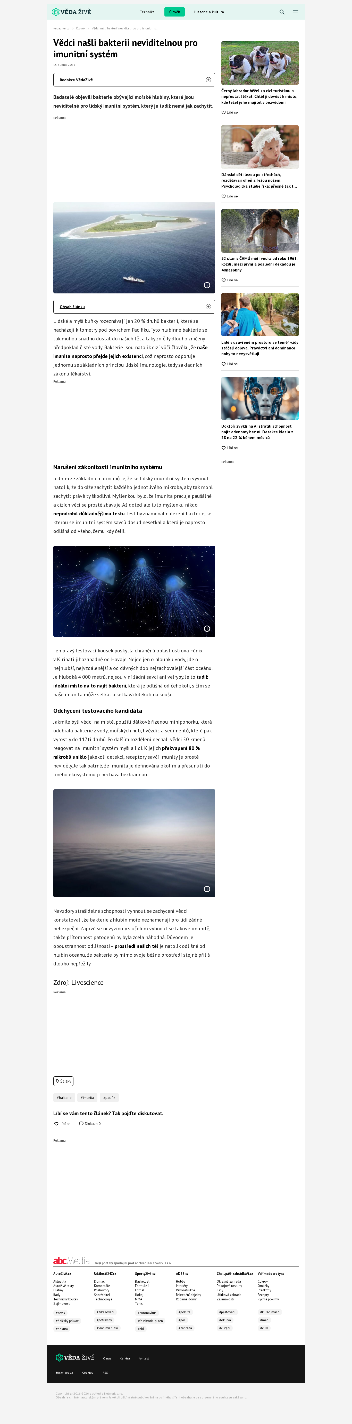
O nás (107, 1358)
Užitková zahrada (229, 1295)
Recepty (263, 1295)
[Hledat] (282, 12)
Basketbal (142, 1281)
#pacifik (109, 1097)
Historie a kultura (209, 12)
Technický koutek (65, 1299)
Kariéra (125, 1358)
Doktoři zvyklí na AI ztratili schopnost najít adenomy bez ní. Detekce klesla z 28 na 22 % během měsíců (257, 431)
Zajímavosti (61, 1303)
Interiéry (182, 1286)
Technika (147, 12)
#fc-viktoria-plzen (150, 1321)
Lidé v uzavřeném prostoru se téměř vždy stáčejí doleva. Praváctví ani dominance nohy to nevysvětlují (259, 348)
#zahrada (185, 1328)
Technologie (103, 1299)
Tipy (220, 1290)
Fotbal (139, 1290)
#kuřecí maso (270, 1312)
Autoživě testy (63, 1286)
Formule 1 (142, 1286)
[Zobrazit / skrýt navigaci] (295, 12)
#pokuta (62, 1329)
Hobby (180, 1281)
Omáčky (263, 1286)
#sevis (60, 1313)
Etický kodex (64, 1372)
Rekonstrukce (185, 1290)
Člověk (174, 12)
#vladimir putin (107, 1328)
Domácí (99, 1281)
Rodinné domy (186, 1299)
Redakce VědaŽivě (76, 79)
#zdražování (105, 1312)
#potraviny (104, 1320)
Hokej (139, 1295)
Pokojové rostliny (229, 1286)
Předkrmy (264, 1290)
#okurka (225, 1320)
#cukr (264, 1328)
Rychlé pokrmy (268, 1299)
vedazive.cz (61, 28)
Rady (56, 1295)
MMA (138, 1299)
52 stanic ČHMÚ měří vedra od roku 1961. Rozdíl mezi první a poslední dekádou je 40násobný (259, 264)
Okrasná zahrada (229, 1281)
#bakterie (64, 1097)
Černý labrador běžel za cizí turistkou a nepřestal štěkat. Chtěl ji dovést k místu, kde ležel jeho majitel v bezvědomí (259, 96)
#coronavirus (147, 1313)
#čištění (224, 1328)
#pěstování (227, 1312)
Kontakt (143, 1358)
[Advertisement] (134, 155)
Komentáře (102, 1286)
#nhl (141, 1329)
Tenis (139, 1303)
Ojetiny (58, 1290)
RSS (105, 1372)
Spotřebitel (102, 1295)
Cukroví (263, 1281)
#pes (182, 1320)
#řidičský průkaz (67, 1321)
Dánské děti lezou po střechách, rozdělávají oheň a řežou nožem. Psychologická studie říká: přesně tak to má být (258, 180)
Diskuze (92, 1124)
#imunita (87, 1097)
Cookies (87, 1372)
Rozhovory (101, 1290)
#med (264, 1320)
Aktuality (59, 1281)
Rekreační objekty (188, 1295)
